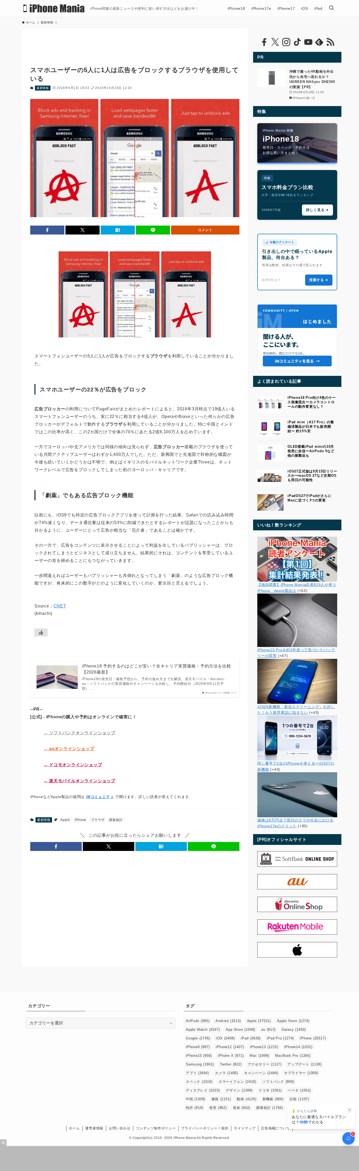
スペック (199, 1082)
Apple (65, 820)
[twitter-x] (275, 42)
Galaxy (294, 1030)
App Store (240, 1030)
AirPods (197, 1021)
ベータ (299, 1090)
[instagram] (286, 42)
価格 (221, 1099)
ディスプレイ (203, 1090)
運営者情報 (94, 1128)
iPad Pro (280, 1038)
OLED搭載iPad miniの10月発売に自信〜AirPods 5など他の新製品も (311, 451)
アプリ (197, 1073)
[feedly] (319, 42)
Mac (259, 1056)
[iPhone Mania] (54, 8)
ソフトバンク (278, 1082)
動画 (246, 1099)
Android (228, 1021)
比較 (299, 1099)
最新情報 (43, 87)
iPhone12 (230, 1047)
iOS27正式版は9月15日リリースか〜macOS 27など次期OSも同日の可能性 (312, 475)
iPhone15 (199, 1056)
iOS (225, 1038)
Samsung (200, 1064)
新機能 (273, 1099)
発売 (218, 1108)
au (268, 1030)
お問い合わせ (120, 1128)
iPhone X (231, 1056)
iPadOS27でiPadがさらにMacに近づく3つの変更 (310, 498)
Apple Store (293, 1021)
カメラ (226, 1073)
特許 (194, 1108)
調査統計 (115, 820)
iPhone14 (298, 1047)
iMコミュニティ (100, 797)
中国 (195, 1099)
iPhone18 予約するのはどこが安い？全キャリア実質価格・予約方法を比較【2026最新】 (156, 669)
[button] (47, 230)
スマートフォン (237, 1082)
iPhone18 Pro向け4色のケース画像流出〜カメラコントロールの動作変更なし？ (312, 402)
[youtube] (308, 42)
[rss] (330, 42)
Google (198, 1038)
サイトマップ (245, 1128)
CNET (60, 606)
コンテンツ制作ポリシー (156, 1128)
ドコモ (270, 1090)
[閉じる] (349, 1110)
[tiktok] (297, 42)
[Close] (3, 1142)
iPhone (80, 820)
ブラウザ (97, 820)
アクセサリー (264, 1064)
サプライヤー (301, 1073)
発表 (241, 1108)
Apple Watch (203, 1030)
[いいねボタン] (41, 632)
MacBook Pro (292, 1056)
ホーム (74, 1128)
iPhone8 (198, 1047)
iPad (251, 1038)
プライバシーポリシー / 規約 (204, 1128)
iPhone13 (264, 1047)
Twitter (231, 1064)
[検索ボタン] (331, 8)
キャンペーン (261, 1073)
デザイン (239, 1090)
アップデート (304, 1064)
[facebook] (264, 42)
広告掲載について (275, 1128)
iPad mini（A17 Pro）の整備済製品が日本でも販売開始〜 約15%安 (311, 426)
